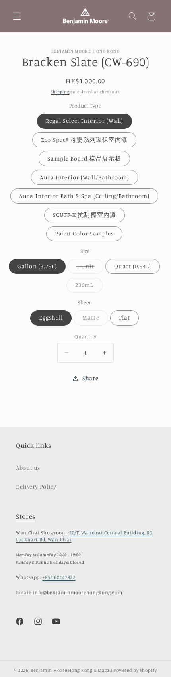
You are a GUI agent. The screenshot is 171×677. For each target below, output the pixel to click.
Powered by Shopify (135, 670)
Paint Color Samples (84, 233)
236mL (88, 286)
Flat (124, 317)
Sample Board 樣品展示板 (84, 158)
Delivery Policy (36, 486)
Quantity (85, 336)
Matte (95, 319)
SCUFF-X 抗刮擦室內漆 (84, 214)
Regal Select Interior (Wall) (84, 120)
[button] (17, 16)
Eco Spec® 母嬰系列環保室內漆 (84, 139)
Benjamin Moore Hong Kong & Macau (72, 670)
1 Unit (89, 268)
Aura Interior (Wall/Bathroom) (84, 177)
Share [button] (90, 378)
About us (28, 467)
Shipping (60, 91)
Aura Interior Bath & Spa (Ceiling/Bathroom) (84, 195)
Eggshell (51, 317)
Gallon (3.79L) (37, 266)
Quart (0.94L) (133, 266)
